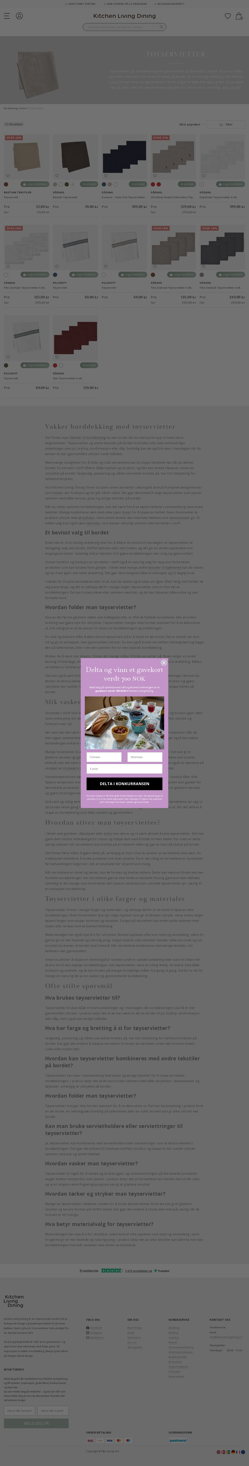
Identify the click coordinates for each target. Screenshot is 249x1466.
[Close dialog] (164, 663)
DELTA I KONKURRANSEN (124, 783)
